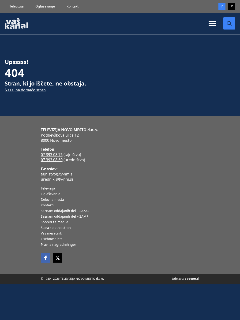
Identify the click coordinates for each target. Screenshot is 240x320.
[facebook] (45, 258)
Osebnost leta (52, 239)
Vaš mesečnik (51, 233)
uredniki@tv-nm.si (57, 179)
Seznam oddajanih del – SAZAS (65, 211)
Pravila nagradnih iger (58, 245)
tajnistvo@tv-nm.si (57, 174)
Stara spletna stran (56, 228)
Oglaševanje (45, 6)
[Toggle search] (229, 23)
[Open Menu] (212, 23)
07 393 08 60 (52, 159)
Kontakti (47, 205)
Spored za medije (54, 222)
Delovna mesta (52, 200)
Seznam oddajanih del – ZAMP (64, 217)
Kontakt (73, 6)
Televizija (16, 6)
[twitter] (231, 6)
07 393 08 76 (52, 154)
